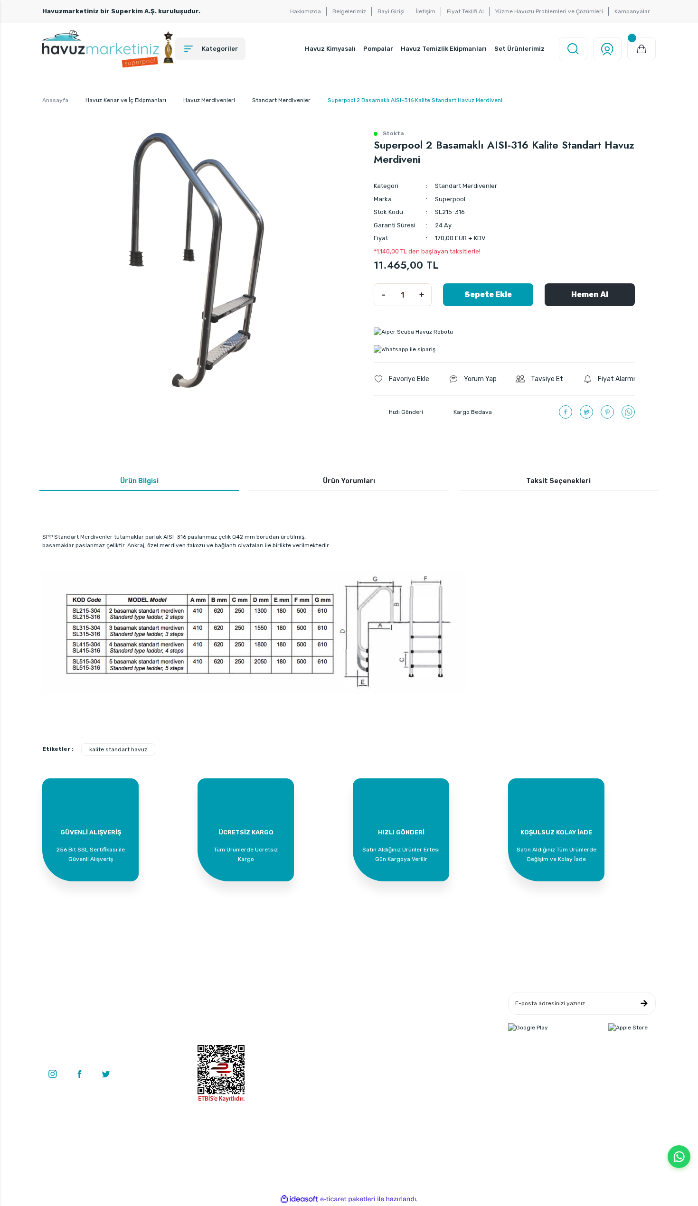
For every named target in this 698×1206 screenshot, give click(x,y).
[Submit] (644, 1003)
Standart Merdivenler (466, 185)
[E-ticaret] (348, 1199)
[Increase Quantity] (421, 295)
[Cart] (641, 48)
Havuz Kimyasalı (330, 48)
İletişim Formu (320, 1012)
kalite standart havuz (118, 749)
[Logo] (108, 49)
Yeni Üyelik (212, 998)
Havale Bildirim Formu (331, 1026)
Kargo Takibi (317, 1041)
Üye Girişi (210, 1012)
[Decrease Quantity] (383, 295)
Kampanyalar (632, 11)
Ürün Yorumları (349, 481)
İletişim (425, 11)
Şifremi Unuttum (220, 1041)
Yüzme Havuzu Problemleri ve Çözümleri (549, 11)
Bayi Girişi (391, 11)
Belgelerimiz (349, 11)
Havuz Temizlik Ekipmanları (444, 48)
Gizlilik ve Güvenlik (429, 1012)
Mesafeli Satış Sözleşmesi (440, 998)
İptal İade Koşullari (429, 1026)
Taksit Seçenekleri (558, 481)
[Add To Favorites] (401, 379)
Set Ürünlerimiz (519, 48)
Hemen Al (589, 294)
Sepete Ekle (488, 294)
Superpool (450, 199)
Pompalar (378, 48)
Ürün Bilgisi (139, 481)
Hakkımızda (305, 11)
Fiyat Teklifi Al (465, 11)
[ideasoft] (299, 1199)
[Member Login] (607, 48)
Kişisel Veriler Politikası (435, 1041)
